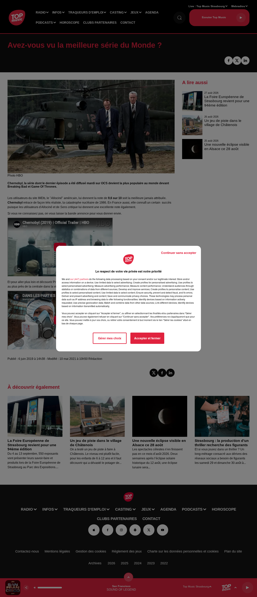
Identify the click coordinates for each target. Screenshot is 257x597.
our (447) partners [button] (79, 279)
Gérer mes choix (109, 338)
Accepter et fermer (147, 338)
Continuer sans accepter (178, 253)
